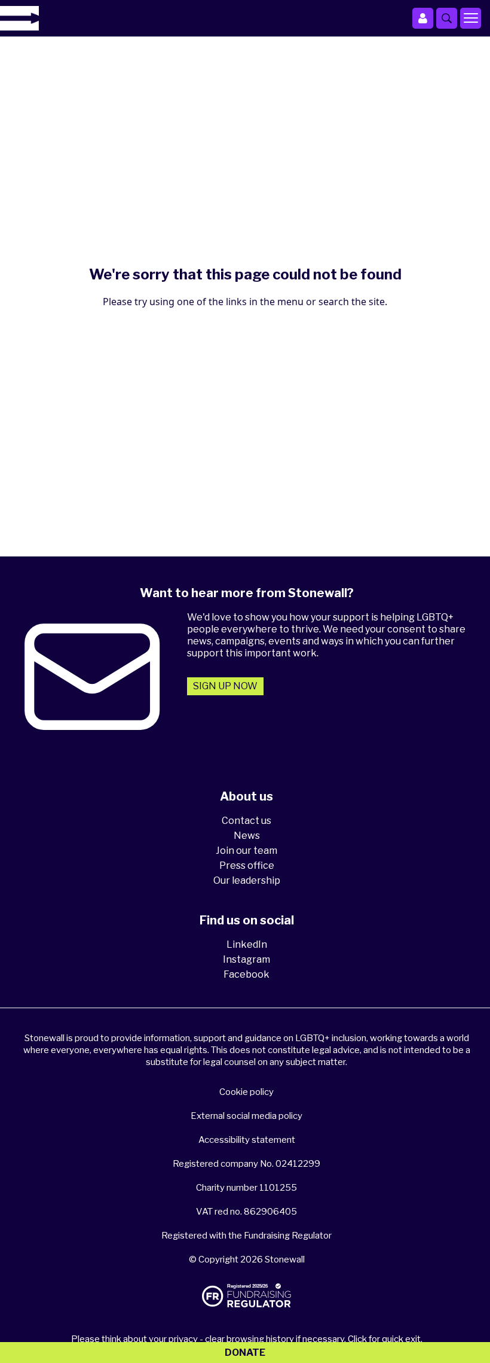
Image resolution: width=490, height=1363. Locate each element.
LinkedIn (246, 944)
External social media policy (246, 1116)
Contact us (246, 820)
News (247, 835)
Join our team (246, 850)
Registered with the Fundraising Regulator (246, 1235)
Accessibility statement (246, 1139)
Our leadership (246, 880)
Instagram (246, 959)
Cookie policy (246, 1092)
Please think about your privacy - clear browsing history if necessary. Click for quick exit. (246, 1339)
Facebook (246, 974)
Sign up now (225, 686)
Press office (246, 865)
